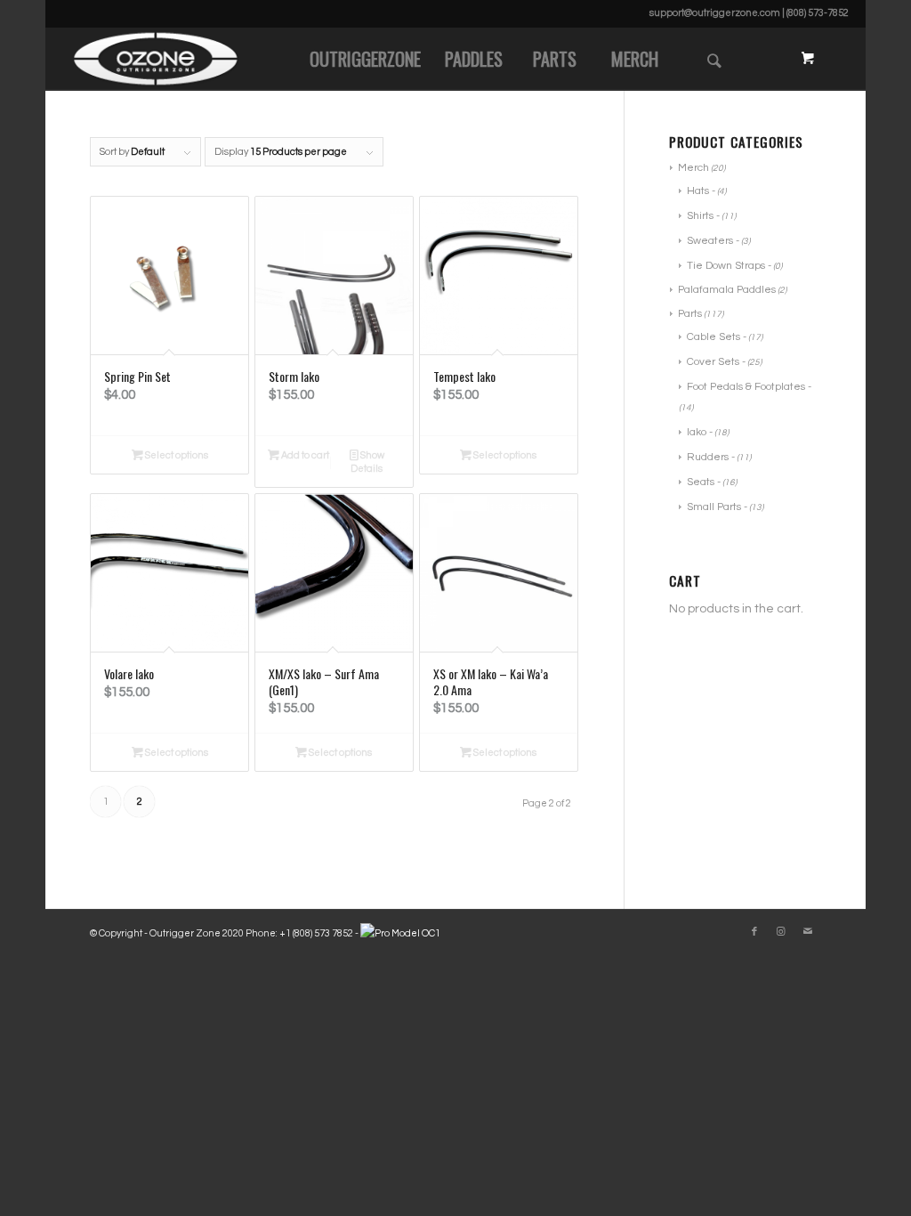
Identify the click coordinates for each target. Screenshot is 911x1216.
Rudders (708, 457)
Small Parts (714, 507)
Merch (693, 168)
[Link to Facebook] (754, 932)
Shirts (700, 216)
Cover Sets (713, 362)
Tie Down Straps (726, 266)
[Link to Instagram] (781, 932)
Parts (690, 314)
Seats (700, 482)
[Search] (714, 59)
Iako (696, 432)
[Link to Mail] (807, 932)
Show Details (367, 462)
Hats (698, 191)
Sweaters (710, 241)
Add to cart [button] (304, 455)
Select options (175, 455)
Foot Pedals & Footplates (746, 387)
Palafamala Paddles (727, 290)
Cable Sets (713, 337)
